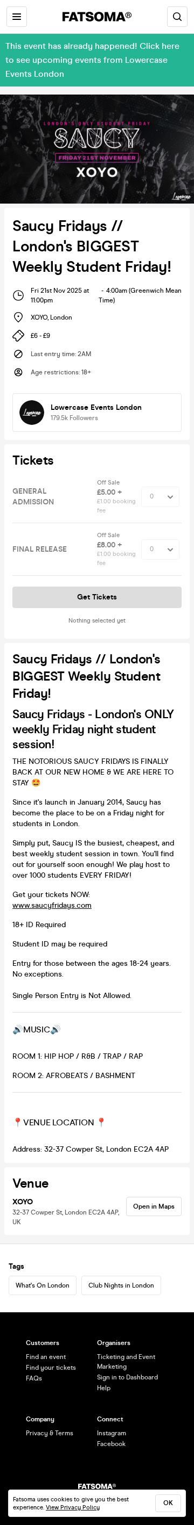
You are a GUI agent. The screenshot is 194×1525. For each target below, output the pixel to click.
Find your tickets (51, 1367)
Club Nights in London (121, 1285)
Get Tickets (97, 597)
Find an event (46, 1357)
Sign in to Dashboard (127, 1377)
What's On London (43, 1285)
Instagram (111, 1433)
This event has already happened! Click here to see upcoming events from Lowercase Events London (92, 60)
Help (103, 1388)
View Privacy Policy (73, 1507)
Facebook (111, 1444)
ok (168, 1503)
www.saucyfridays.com (52, 905)
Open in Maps (154, 1206)
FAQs (34, 1378)
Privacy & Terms (49, 1433)
